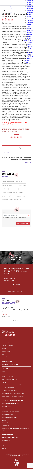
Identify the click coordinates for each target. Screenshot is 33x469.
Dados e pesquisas (9, 278)
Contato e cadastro (7, 346)
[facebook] (5, 17)
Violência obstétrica (7, 414)
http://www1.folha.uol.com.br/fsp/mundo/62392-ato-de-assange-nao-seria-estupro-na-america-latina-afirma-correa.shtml (16, 129)
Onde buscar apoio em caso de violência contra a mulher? (30, 33)
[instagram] (5, 15)
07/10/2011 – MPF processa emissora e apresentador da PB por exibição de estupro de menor (16, 310)
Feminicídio (13, 189)
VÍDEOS (4, 372)
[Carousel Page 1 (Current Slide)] (13, 284)
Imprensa (4, 348)
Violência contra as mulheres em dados (13, 393)
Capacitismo (5, 426)
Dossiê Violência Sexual (10, 390)
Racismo (29, 17)
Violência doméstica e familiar (12, 181)
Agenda (29, 58)
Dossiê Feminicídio (9, 388)
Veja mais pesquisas (15, 291)
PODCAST (5, 369)
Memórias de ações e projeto (12, 11)
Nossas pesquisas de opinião (12, 3)
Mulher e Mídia (7, 196)
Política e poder (20, 196)
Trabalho (30, 56)
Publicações (12, 7)
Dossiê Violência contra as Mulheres (14, 385)
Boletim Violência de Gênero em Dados (13, 396)
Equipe (3, 354)
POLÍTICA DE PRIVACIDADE (10, 364)
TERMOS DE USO (7, 361)
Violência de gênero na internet (12, 192)
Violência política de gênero (9, 417)
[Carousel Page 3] (17, 284)
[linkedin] (5, 21)
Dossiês (4, 382)
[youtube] (5, 19)
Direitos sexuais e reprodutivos (12, 199)
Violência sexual (7, 185)
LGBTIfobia (22, 185)
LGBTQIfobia (5, 423)
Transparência (6, 351)
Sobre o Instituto (6, 343)
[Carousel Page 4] (19, 284)
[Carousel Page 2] (15, 284)
